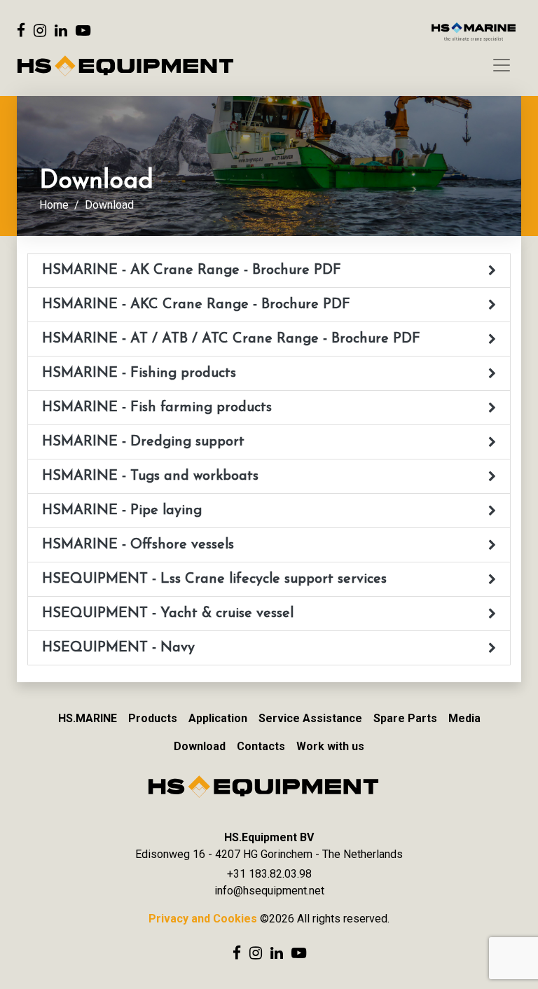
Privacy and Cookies (203, 918)
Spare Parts (405, 718)
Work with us (330, 746)
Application (217, 718)
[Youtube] (83, 30)
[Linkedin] (61, 30)
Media (464, 718)
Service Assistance (310, 718)
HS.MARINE (87, 718)
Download (200, 746)
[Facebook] (21, 30)
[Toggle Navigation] (501, 65)
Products (152, 718)
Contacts (261, 746)
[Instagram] (40, 30)
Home (54, 205)
